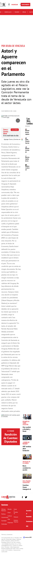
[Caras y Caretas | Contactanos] (29, 497)
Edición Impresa (16, 521)
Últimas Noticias (3, 510)
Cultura (10, 516)
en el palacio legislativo (27, 482)
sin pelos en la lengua (26, 462)
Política (3, 514)
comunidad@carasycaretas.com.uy (10, 544)
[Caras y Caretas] (8, 498)
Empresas (10, 522)
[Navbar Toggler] (5, 5)
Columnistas (4, 517)
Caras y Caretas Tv (16, 511)
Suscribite (15, 130)
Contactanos (29, 521)
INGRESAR (14, 4)
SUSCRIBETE (25, 4)
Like (9, 519)
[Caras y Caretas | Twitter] (26, 497)
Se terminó (10, 431)
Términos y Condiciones (6, 534)
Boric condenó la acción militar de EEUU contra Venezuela (27, 471)
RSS (27, 526)
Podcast (16, 517)
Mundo (17, 12)
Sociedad (3, 521)
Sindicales (8, 12)
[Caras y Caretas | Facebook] (22, 497)
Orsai (24, 12)
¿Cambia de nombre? (26, 443)
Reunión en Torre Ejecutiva (26, 423)
